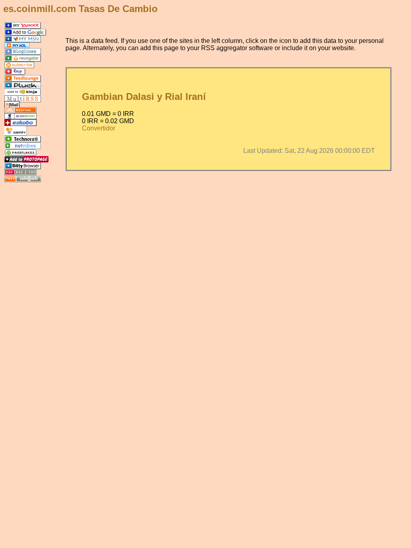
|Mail (12, 104)
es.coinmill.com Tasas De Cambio (80, 8)
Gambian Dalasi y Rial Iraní (144, 96)
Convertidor (98, 128)
